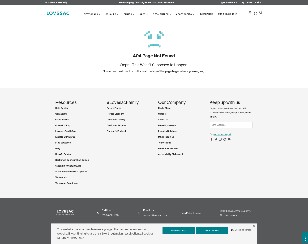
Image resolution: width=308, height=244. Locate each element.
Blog (57, 148)
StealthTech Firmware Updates (71, 171)
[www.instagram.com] (220, 140)
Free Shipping (126, 2)
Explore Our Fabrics (65, 137)
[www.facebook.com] (212, 140)
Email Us (148, 210)
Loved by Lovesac (167, 125)
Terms (197, 213)
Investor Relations (167, 131)
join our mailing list (222, 134)
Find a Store (164, 108)
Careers (162, 114)
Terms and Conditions (66, 183)
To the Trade (164, 142)
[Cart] (255, 13)
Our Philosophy (228, 14)
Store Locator (253, 2)
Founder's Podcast (116, 131)
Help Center (61, 108)
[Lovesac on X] (216, 140)
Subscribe (248, 126)
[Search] (261, 13)
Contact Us (61, 114)
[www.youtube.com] (229, 140)
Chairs (128, 14)
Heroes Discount (115, 114)
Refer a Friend (114, 108)
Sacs (143, 14)
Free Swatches (166, 2)
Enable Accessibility (56, 2)
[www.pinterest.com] (225, 140)
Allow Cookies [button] (212, 230)
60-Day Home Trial (146, 2)
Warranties (61, 177)
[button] (254, 226)
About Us (163, 119)
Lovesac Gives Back (168, 148)
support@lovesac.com (155, 215)
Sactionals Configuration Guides (72, 160)
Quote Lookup (230, 2)
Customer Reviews (117, 125)
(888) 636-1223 (110, 215)
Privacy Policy (77, 238)
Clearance (206, 14)
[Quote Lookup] (221, 2)
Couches (111, 14)
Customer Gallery (116, 119)
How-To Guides (63, 154)
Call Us (106, 210)
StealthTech (161, 14)
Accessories (184, 14)
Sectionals (91, 14)
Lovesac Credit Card (66, 131)
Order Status (62, 119)
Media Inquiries (166, 137)
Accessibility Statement (170, 154)
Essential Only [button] (178, 230)
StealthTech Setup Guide (68, 165)
